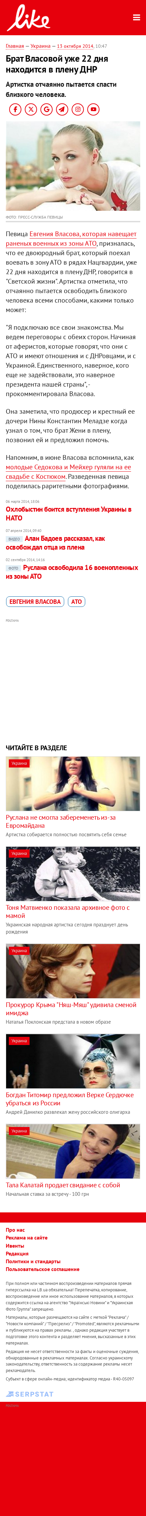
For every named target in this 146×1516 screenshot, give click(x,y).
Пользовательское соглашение (42, 1269)
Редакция (17, 1253)
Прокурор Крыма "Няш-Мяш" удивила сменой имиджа (71, 1008)
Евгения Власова (35, 602)
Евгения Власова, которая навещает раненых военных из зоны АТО (71, 238)
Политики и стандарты (33, 1261)
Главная (15, 45)
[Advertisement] (73, 680)
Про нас (15, 1229)
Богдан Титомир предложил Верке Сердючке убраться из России (69, 1098)
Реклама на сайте (27, 1237)
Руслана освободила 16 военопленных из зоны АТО (72, 572)
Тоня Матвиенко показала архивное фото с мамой (67, 911)
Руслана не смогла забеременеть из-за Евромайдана (61, 821)
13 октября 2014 (75, 46)
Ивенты (15, 1245)
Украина (41, 45)
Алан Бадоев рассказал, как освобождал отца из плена (55, 543)
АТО (76, 602)
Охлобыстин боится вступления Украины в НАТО (68, 514)
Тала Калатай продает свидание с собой (63, 1185)
